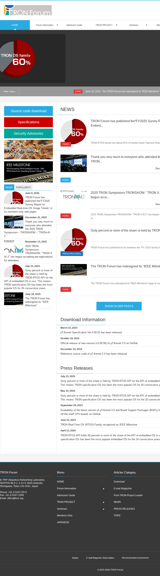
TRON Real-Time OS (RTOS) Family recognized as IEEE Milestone (98, 424)
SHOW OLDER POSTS (119, 306)
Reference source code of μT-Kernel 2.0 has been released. (94, 353)
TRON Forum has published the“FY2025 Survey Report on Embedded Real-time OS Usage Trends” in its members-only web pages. (28, 204)
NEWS (65, 180)
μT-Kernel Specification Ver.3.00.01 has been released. (91, 332)
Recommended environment (135, 558)
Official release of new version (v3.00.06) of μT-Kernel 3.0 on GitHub (99, 343)
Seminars (133, 25)
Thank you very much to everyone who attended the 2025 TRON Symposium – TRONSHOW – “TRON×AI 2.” (28, 228)
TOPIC (78, 91)
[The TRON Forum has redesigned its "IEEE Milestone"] (73, 269)
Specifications (28, 122)
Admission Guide (74, 25)
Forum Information (44, 25)
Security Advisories (28, 133)
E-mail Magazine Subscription (100, 558)
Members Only (64, 515)
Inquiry (75, 558)
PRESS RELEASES (71, 253)
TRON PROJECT (104, 25)
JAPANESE (63, 522)
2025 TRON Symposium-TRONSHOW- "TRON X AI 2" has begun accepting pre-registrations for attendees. (28, 253)
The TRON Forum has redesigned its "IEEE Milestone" (37, 302)
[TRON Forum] (28, 14)
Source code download (28, 111)
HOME (15, 25)
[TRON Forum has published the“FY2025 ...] (49, 58)
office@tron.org (15, 498)
